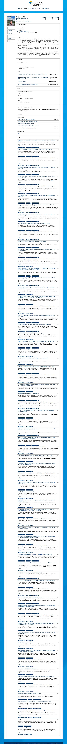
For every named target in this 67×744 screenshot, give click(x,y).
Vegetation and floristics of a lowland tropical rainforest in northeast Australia (33, 597)
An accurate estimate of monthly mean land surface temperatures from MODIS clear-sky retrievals (36, 563)
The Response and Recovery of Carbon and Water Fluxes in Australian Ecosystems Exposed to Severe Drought (36, 168)
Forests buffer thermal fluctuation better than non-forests (29, 419)
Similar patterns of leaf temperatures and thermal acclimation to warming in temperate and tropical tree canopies (36, 250)
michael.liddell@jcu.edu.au (22, 18)
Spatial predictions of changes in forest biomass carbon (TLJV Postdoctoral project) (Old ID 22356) (33, 78)
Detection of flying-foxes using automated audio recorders (29, 693)
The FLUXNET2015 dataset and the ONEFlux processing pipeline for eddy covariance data (35, 401)
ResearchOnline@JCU (35, 147)
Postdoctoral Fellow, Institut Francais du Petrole (27, 127)
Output (9, 41)
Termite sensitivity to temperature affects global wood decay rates (31, 333)
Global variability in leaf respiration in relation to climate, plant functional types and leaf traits (36, 614)
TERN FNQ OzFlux (21, 81)
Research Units (30, 8)
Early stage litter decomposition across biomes (27, 491)
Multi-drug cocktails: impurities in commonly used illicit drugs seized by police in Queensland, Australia (36, 473)
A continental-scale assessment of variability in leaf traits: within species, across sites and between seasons (36, 483)
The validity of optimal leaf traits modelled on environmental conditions (32, 446)
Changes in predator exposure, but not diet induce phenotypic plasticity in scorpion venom (36, 545)
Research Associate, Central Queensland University (28, 121)
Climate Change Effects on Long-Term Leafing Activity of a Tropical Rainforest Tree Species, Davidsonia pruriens (36, 177)
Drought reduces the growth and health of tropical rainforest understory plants (34, 349)
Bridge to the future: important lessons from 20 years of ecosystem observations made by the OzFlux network (36, 316)
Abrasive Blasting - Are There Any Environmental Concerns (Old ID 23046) (32, 74)
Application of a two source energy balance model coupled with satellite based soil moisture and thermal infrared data (36, 306)
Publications (37, 8)
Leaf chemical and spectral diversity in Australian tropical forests (30, 659)
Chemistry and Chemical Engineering (24, 21)
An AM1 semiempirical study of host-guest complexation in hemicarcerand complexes (35, 684)
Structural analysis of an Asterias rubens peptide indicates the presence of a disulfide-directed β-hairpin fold (36, 196)
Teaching (10, 35)
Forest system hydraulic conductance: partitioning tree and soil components (33, 358)
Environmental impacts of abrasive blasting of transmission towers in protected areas (35, 455)
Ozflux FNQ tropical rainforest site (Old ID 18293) (28, 84)
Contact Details (11, 28)
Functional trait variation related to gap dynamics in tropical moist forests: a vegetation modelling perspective (36, 501)
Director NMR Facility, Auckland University (26, 123)
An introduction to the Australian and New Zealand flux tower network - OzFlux (33, 588)
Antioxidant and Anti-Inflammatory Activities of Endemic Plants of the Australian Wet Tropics (36, 341)
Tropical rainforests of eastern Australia (26, 727)
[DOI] (52, 180)
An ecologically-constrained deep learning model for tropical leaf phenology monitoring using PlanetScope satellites (36, 288)
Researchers (24, 8)
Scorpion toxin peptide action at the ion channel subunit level (30, 572)
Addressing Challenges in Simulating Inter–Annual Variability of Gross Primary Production (35, 149)
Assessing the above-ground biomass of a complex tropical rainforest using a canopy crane (36, 676)
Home (19, 8)
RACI (18, 133)
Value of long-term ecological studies (25, 642)
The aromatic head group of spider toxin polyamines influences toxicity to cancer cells (35, 554)
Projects (42, 8)
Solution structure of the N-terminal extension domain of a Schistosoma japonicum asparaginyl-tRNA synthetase (36, 215)
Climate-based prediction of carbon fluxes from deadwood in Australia (32, 241)
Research (10, 33)
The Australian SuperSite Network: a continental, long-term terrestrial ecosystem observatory (36, 580)
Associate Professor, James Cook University (26, 119)
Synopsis (19, 719)
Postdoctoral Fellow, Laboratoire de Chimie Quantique (28, 125)
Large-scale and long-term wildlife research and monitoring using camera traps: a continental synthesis (36, 141)
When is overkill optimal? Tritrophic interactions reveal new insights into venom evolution (35, 518)
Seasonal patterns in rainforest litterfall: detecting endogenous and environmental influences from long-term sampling (36, 528)
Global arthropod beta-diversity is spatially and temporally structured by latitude (34, 223)
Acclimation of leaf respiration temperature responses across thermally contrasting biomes (36, 366)
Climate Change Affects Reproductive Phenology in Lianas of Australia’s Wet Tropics (34, 324)
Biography (10, 30)
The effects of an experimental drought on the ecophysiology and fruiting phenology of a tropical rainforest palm (36, 411)
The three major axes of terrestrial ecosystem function (28, 393)
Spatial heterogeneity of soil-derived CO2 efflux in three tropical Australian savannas (34, 701)
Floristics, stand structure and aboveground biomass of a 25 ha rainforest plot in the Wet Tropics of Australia (36, 633)
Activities (47, 8)
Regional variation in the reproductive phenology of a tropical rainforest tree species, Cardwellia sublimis (36, 187)
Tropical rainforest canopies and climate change (27, 668)
